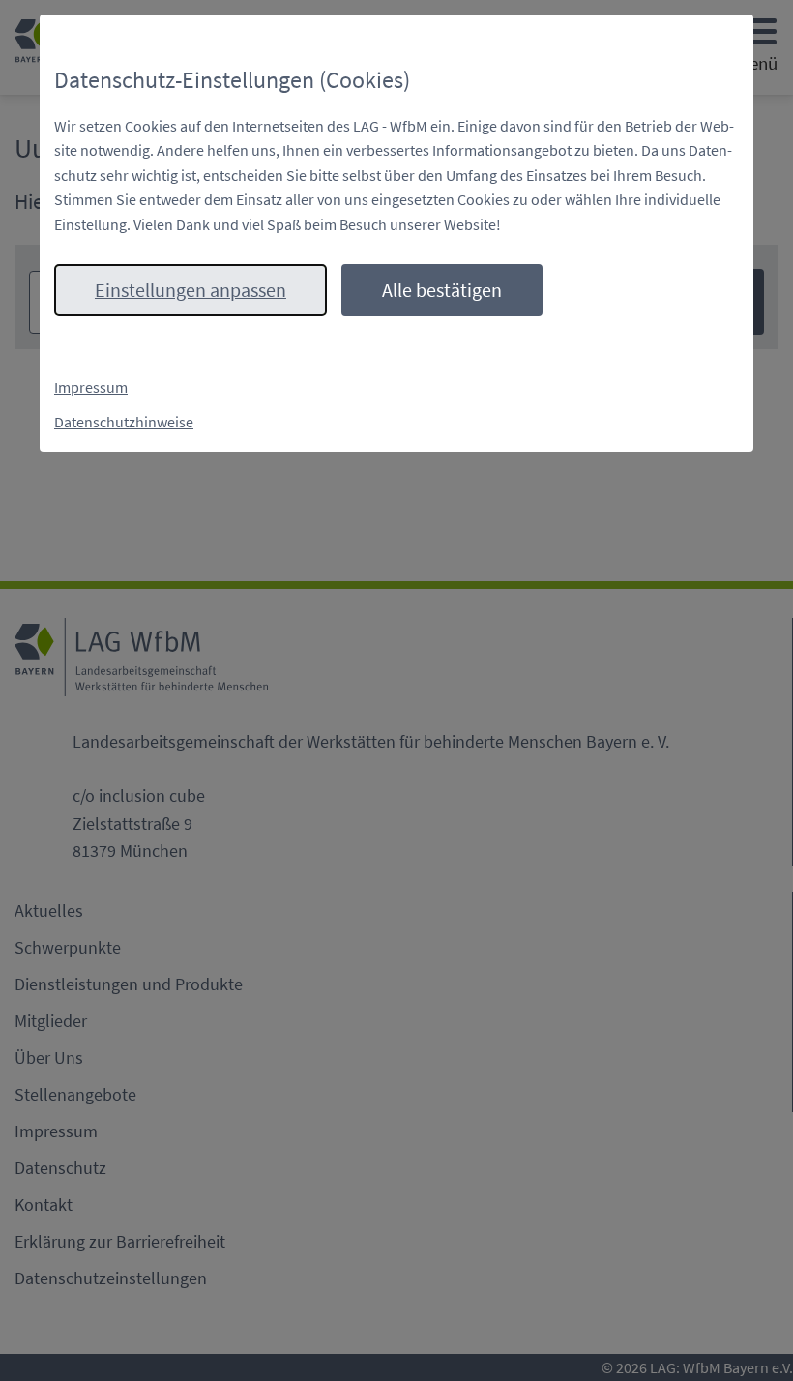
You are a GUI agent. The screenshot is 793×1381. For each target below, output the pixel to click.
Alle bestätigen (442, 290)
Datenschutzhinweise (123, 421)
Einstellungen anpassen (190, 290)
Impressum (91, 387)
